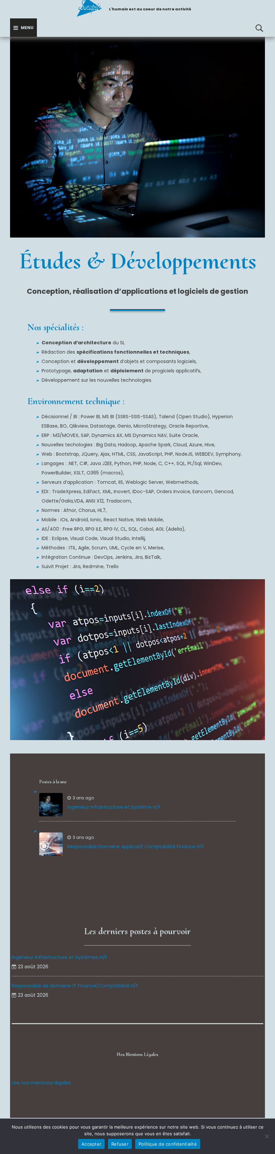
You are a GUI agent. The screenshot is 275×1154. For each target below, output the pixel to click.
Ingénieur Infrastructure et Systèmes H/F (59, 957)
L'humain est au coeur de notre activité (150, 9)
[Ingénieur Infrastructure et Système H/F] (51, 804)
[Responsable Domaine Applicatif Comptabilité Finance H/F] (51, 844)
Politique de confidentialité (168, 1144)
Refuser (119, 1144)
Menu (27, 27)
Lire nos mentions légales (41, 1082)
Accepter (91, 1144)
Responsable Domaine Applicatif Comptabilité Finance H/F (135, 846)
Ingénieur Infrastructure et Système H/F (114, 807)
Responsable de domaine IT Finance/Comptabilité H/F (75, 985)
